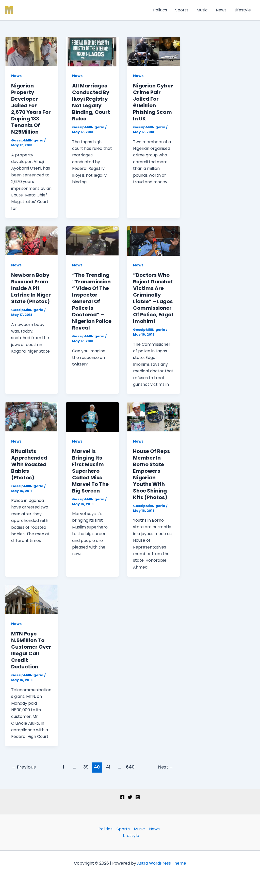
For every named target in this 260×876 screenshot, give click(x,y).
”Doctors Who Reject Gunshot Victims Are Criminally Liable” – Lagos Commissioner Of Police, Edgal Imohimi (153, 298)
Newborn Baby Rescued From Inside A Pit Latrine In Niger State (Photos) (31, 288)
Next (165, 767)
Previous (24, 767)
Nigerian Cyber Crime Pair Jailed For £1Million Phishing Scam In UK (153, 102)
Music (202, 10)
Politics (160, 10)
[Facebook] (122, 797)
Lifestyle (243, 10)
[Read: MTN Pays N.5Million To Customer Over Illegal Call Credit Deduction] (31, 599)
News (221, 10)
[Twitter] (130, 797)
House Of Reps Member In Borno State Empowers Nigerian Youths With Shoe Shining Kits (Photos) (151, 474)
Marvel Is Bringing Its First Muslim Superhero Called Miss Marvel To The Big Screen (90, 471)
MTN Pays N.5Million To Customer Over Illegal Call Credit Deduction (31, 650)
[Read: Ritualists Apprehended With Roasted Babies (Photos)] (31, 416)
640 (130, 767)
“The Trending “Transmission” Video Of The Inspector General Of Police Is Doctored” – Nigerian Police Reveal (91, 301)
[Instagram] (137, 797)
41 (108, 767)
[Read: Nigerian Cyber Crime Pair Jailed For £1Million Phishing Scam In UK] (153, 51)
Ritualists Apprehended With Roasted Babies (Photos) (29, 464)
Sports (181, 10)
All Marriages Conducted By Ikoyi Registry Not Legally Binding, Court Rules (91, 102)
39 (86, 767)
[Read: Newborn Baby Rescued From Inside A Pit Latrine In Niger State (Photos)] (31, 241)
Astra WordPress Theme (161, 863)
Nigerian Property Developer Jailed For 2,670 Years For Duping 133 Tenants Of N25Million (31, 108)
